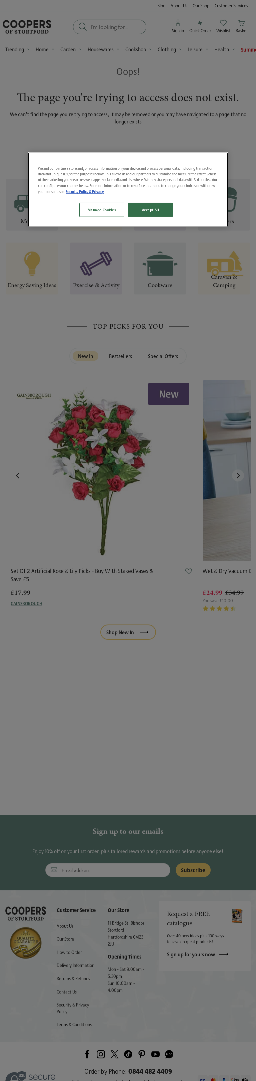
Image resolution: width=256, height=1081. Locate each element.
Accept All (150, 210)
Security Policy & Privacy (85, 191)
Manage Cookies (102, 210)
